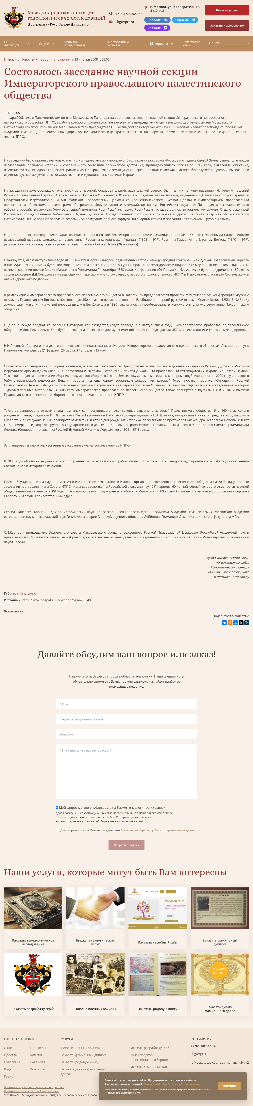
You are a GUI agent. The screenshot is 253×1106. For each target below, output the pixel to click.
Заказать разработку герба (33, 1009)
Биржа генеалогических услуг (95, 942)
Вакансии (37, 1062)
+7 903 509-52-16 (127, 13)
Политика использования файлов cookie (31, 1091)
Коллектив (12, 1062)
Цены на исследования (75, 43)
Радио (8, 1076)
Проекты (11, 1055)
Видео (8, 1069)
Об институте (12, 43)
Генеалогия (28, 593)
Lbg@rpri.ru (124, 21)
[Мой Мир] (235, 622)
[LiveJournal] (246, 622)
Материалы (159, 43)
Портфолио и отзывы (118, 43)
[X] (241, 622)
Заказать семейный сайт (157, 942)
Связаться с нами (191, 43)
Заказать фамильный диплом (220, 942)
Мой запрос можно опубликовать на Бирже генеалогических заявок (111, 807)
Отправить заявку (126, 845)
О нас (8, 1048)
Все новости (14, 611)
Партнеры (38, 1048)
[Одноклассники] (230, 622)
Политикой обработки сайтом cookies (171, 1084)
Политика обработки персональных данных (34, 1087)
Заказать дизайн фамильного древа (220, 1009)
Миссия (36, 1055)
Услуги (44, 43)
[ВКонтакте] (224, 622)
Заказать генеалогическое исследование (33, 942)
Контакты (37, 1069)
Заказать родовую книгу (157, 1009)
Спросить (154, 20)
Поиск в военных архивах (95, 1009)
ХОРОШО (229, 1086)
